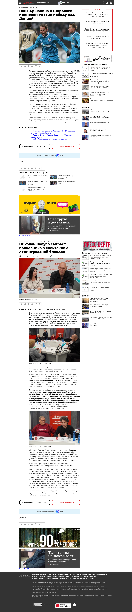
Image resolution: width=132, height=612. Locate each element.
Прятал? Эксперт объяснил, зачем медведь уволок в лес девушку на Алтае (100, 68)
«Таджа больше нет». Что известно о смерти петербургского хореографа (97, 30)
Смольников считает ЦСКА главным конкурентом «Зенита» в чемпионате (68, 177)
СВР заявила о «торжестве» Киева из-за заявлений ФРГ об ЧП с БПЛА (101, 110)
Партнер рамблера (48, 604)
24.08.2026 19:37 (24, 241)
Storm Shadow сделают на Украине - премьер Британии (101, 311)
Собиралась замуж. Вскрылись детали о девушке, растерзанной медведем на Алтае (100, 263)
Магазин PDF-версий (64, 575)
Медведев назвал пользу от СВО (99, 122)
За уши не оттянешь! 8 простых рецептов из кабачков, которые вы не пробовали (101, 100)
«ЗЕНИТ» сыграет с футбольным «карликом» (51, 139)
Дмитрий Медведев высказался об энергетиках (100, 136)
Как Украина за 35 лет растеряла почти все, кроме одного (99, 305)
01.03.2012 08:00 (24, 8)
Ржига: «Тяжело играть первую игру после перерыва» (67, 182)
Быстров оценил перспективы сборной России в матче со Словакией (37, 189)
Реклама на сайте (58, 576)
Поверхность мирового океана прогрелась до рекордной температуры (99, 300)
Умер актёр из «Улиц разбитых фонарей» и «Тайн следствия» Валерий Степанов (97, 45)
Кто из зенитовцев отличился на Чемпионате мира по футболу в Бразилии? (37, 183)
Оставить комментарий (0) (66, 146)
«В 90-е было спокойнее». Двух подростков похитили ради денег (100, 281)
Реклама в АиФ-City (90, 576)
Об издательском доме (39, 575)
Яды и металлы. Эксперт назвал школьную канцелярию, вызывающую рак (99, 94)
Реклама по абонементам (74, 576)
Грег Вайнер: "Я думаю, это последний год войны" (98, 129)
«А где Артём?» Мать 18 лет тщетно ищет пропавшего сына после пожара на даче (100, 257)
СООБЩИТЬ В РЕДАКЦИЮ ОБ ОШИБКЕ (83, 578)
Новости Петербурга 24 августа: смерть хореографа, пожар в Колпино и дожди (97, 14)
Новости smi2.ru (25, 235)
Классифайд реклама (38, 578)
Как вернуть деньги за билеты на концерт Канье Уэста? (97, 37)
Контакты (35, 576)
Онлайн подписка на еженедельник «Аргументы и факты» (91, 575)
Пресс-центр (52, 575)
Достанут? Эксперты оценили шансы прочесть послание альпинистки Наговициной (101, 75)
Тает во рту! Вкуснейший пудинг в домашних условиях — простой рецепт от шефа (100, 81)
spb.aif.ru (34, 299)
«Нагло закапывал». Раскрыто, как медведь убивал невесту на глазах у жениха (101, 270)
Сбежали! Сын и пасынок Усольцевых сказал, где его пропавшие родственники (101, 276)
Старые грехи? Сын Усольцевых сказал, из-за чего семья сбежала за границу (101, 289)
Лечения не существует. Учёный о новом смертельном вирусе (100, 86)
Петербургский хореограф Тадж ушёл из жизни (97, 22)
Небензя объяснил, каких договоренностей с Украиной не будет (99, 118)
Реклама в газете (45, 576)
